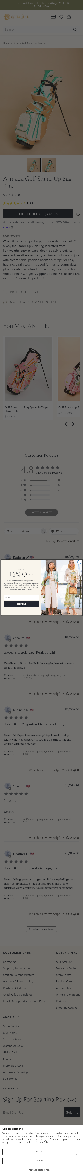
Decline (40, 1160)
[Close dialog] (79, 562)
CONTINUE (21, 604)
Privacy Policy (42, 1142)
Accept (39, 1151)
